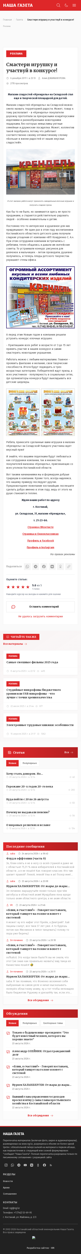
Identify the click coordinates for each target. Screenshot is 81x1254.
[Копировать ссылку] (68, 566)
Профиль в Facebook (40, 540)
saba (12, 853)
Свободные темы (53, 1023)
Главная (7, 19)
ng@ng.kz (14, 1208)
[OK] (60, 566)
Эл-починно (16, 940)
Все (66, 752)
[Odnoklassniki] (38, 1165)
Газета (19, 19)
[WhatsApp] (27, 566)
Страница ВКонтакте (40, 527)
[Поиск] (58, 5)
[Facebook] (43, 566)
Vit (11, 905)
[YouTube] (25, 1165)
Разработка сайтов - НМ (40, 1248)
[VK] (52, 566)
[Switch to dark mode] (66, 5)
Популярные (30, 763)
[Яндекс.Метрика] (40, 1239)
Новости (8, 1181)
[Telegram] (35, 566)
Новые (12, 763)
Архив (6, 1187)
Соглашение (10, 1194)
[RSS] (51, 1165)
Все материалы (13, 644)
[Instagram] (6, 1165)
